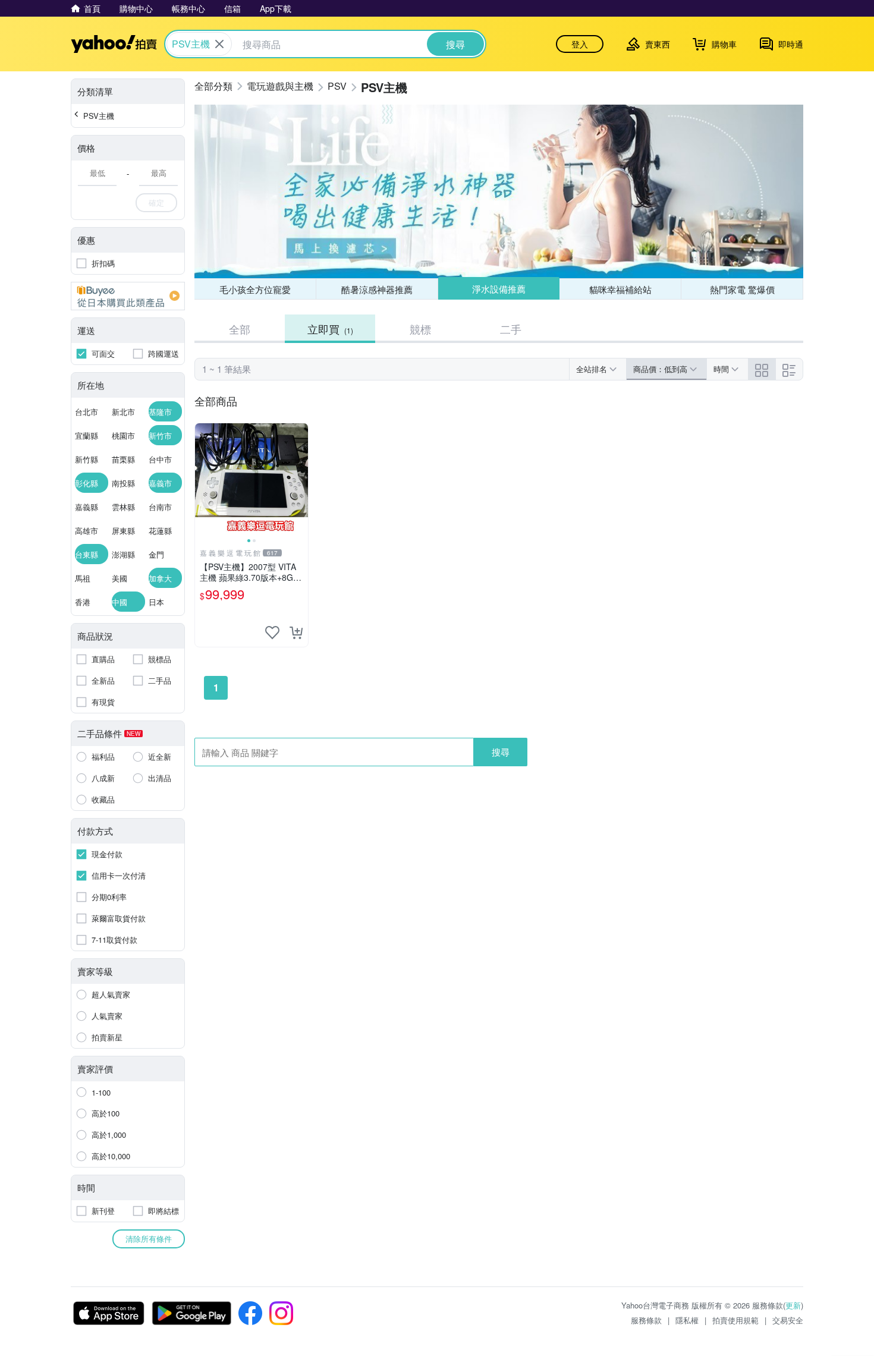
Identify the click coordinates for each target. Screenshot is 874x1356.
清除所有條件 (148, 1238)
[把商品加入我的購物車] (296, 632)
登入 (579, 44)
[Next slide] (300, 480)
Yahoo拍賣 (114, 44)
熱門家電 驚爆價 (742, 289)
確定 (156, 202)
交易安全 (787, 1320)
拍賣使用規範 (735, 1320)
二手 (510, 328)
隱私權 (687, 1320)
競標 (420, 328)
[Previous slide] (202, 480)
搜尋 (501, 751)
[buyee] (128, 296)
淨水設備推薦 (499, 288)
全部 (239, 328)
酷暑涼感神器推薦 (377, 289)
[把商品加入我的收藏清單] (272, 632)
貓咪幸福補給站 (620, 289)
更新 (793, 1305)
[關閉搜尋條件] (219, 44)
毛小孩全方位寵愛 (255, 289)
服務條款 (646, 1320)
